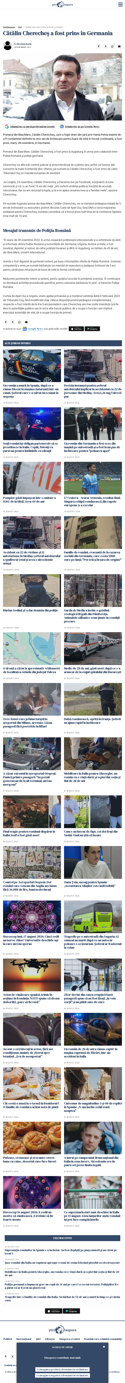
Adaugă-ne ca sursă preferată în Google (32, 126)
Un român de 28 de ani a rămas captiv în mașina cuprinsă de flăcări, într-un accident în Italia (90, 1052)
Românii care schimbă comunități (103, 1339)
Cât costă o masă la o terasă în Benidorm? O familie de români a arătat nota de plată (31, 1105)
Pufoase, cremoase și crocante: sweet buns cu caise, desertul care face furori (29, 1159)
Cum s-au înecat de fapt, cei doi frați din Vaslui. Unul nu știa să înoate (91, 833)
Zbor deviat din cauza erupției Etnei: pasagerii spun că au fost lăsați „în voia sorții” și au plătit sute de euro (90, 998)
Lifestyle (50, 1339)
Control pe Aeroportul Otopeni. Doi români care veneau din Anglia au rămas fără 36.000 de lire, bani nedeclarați (30, 885)
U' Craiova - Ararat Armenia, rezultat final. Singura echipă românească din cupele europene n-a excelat (92, 501)
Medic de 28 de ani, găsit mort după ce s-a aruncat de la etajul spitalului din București (92, 670)
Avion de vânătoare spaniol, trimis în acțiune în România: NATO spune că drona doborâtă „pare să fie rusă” (31, 998)
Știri (20, 27)
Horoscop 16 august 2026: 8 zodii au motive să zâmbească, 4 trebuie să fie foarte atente (28, 1215)
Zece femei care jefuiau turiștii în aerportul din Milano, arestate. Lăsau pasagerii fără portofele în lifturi (27, 722)
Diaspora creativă (69, 1339)
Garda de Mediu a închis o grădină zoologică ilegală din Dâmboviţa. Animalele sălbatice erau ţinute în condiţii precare (92, 615)
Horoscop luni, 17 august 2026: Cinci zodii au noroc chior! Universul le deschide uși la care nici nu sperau (31, 940)
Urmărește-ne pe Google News (82, 126)
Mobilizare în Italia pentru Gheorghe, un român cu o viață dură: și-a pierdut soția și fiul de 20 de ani (92, 777)
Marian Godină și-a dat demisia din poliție (30, 610)
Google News (35, 328)
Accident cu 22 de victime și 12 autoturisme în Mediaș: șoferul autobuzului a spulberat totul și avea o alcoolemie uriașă (31, 557)
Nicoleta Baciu (24, 43)
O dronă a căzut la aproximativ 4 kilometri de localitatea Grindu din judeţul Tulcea (31, 670)
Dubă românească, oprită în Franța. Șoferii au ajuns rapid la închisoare (92, 720)
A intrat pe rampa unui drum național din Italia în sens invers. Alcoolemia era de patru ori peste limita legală (91, 1161)
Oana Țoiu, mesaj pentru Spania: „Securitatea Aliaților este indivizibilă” (90, 884)
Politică (8, 1339)
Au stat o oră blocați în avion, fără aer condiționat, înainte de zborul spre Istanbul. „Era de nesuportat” (28, 1052)
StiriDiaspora (9, 27)
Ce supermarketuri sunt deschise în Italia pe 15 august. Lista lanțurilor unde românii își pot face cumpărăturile (92, 1215)
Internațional (23, 1339)
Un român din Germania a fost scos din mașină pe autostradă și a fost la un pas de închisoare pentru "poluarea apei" (92, 447)
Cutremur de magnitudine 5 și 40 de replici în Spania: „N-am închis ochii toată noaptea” (93, 1107)
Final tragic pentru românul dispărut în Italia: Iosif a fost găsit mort (29, 833)
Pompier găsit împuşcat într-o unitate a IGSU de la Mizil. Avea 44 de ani (29, 499)
